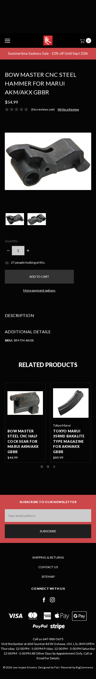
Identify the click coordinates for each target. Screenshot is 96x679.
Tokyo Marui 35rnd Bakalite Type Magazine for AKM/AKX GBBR (69, 441)
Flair (57, 667)
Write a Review (68, 109)
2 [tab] (48, 467)
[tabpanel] (71, 423)
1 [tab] (42, 467)
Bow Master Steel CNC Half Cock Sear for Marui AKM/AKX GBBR (22, 441)
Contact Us (48, 567)
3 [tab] (54, 467)
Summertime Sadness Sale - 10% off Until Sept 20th (48, 53)
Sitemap (48, 577)
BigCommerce (84, 667)
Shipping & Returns (48, 557)
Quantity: (11, 241)
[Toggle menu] (7, 40)
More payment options (39, 290)
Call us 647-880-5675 (48, 639)
